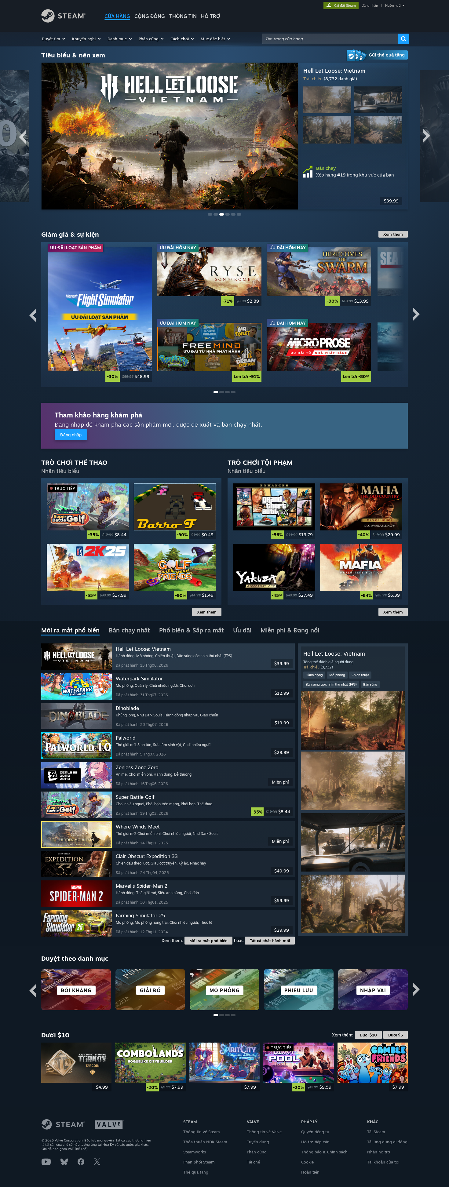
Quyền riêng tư (315, 1131)
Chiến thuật (360, 675)
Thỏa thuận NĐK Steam (205, 1141)
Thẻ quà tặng (195, 1172)
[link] (100, 314)
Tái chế (253, 1162)
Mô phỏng (337, 675)
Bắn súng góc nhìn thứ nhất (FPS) (331, 684)
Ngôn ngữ (393, 5)
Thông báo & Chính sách (324, 1151)
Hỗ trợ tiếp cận (315, 1141)
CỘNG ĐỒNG (149, 16)
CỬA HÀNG (117, 16)
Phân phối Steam (199, 1162)
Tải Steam (376, 1131)
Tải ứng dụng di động (387, 1141)
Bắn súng (370, 684)
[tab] (70, 630)
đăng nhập (370, 5)
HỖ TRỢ (210, 16)
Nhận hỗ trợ (378, 1151)
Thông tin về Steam (201, 1131)
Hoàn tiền (310, 1172)
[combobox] (330, 39)
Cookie (307, 1162)
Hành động (314, 675)
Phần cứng (257, 1151)
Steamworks (194, 1151)
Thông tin (183, 16)
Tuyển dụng (258, 1141)
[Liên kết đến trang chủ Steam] (63, 21)
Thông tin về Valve (264, 1131)
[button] (54, 39)
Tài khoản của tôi (383, 1162)
